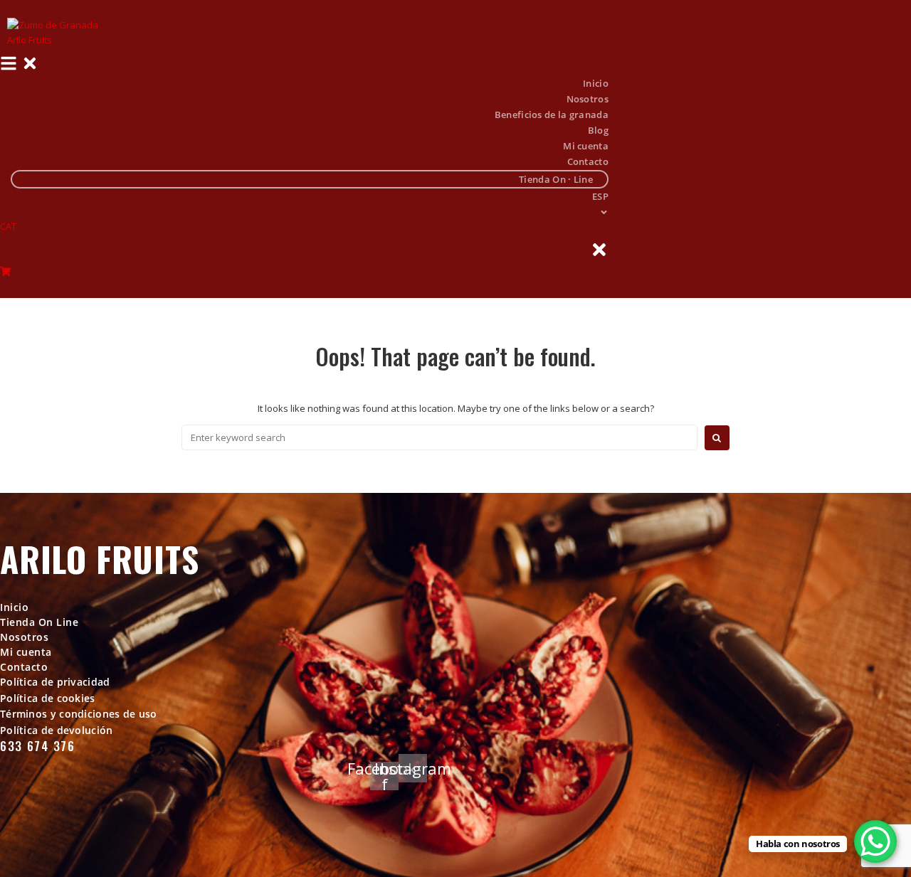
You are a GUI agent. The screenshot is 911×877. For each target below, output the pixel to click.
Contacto (24, 667)
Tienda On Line (39, 622)
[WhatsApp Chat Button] (875, 841)
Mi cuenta (26, 652)
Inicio (14, 607)
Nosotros (24, 637)
